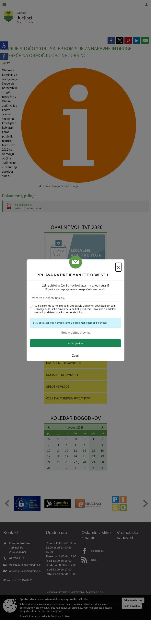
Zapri (75, 355)
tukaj (80, 312)
